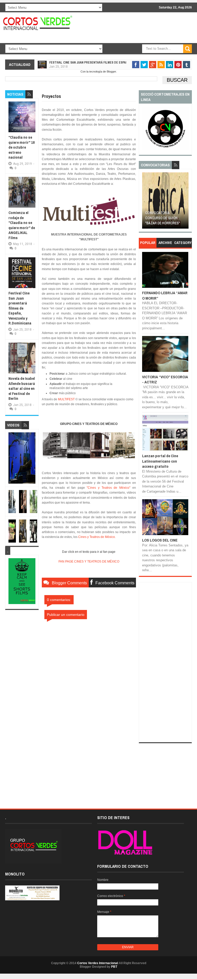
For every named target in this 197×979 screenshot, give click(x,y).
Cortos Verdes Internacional (97, 963)
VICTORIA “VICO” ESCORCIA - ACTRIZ (165, 379)
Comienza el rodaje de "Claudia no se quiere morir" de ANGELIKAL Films (21, 225)
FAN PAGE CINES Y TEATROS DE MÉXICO (88, 561)
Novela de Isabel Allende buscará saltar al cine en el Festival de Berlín (21, 388)
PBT (114, 966)
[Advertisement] (88, 771)
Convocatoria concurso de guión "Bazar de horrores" (162, 217)
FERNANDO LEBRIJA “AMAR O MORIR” (165, 295)
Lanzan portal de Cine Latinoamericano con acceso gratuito (160, 461)
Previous (145, 202)
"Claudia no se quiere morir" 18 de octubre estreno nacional (21, 147)
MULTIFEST (66, 399)
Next (185, 202)
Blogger (111, 71)
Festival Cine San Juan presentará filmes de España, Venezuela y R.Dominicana (110, 62)
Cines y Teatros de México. (97, 537)
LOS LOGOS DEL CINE (160, 540)
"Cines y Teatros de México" (108, 487)
